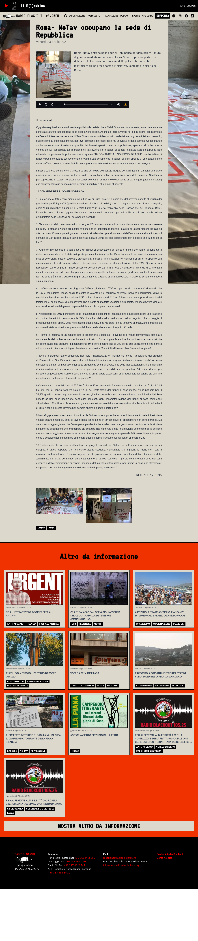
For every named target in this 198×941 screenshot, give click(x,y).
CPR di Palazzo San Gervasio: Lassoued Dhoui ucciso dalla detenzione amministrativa (95, 615)
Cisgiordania (144, 685)
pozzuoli (178, 623)
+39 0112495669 (85, 857)
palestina (178, 685)
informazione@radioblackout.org (121, 865)
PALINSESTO (94, 15)
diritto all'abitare (83, 685)
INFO (77, 15)
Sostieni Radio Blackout (170, 854)
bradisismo (143, 623)
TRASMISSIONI (110, 15)
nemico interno (165, 746)
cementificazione (37, 681)
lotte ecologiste (17, 685)
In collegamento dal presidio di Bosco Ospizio (31, 675)
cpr (74, 623)
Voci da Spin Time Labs (84, 673)
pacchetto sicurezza (148, 750)
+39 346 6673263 (75, 861)
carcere (12, 750)
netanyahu (162, 685)
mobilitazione (161, 623)
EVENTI (136, 15)
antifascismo (15, 623)
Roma (51, 527)
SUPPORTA (163, 16)
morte (97, 623)
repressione (38, 750)
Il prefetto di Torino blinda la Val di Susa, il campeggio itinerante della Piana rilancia (33, 738)
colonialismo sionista (40, 808)
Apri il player (188, 5)
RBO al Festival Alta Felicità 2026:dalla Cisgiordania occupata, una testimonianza (34, 802)
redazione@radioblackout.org (119, 857)
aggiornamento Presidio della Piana (94, 735)
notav (41, 527)
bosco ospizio (15, 681)
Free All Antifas (49, 623)
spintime (112, 685)
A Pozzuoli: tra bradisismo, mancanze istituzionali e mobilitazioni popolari (160, 614)
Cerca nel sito (164, 857)
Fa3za (10, 812)
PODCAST (125, 15)
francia (31, 623)
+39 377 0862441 (74, 865)
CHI (147, 15)
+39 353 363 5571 (59, 872)
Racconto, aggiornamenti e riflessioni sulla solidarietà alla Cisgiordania (160, 675)
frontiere (85, 623)
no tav (24, 750)
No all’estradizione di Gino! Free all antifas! (29, 614)
